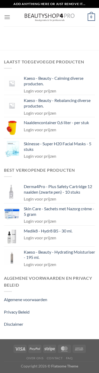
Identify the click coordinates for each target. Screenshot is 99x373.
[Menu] (7, 17)
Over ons (35, 358)
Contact (55, 358)
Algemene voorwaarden (25, 299)
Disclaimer (13, 324)
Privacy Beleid (17, 311)
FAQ (69, 358)
